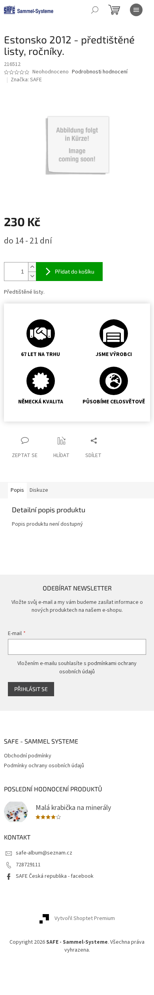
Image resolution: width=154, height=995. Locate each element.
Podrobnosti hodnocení (100, 72)
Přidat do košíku (74, 271)
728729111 (28, 865)
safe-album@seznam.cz (44, 853)
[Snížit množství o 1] (32, 276)
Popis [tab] (17, 490)
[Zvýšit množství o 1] (32, 267)
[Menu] (136, 10)
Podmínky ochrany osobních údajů (44, 766)
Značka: (26, 80)
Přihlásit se (31, 689)
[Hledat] (95, 10)
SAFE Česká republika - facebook (55, 876)
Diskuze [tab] (39, 490)
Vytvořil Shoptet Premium (84, 919)
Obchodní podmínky (27, 756)
